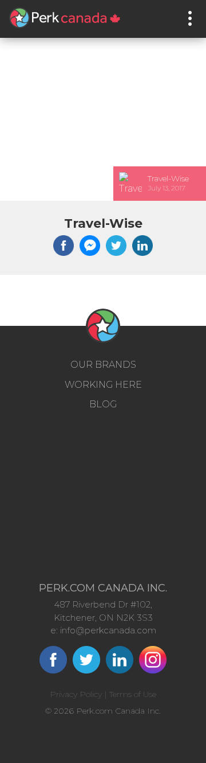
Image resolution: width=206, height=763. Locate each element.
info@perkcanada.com (108, 630)
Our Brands (103, 364)
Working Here (103, 384)
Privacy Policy (76, 694)
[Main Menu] (190, 18)
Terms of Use (132, 694)
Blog (103, 404)
